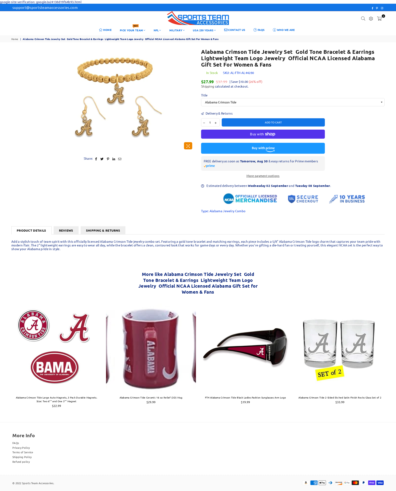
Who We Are (285, 30)
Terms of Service (22, 452)
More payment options (263, 176)
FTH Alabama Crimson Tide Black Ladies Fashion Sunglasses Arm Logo (245, 397)
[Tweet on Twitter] (102, 159)
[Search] (363, 18)
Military (175, 30)
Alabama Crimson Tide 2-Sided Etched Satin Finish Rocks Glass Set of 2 (339, 397)
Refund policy (21, 461)
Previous (4, 357)
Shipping (207, 86)
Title (204, 95)
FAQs (261, 30)
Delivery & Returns (219, 113)
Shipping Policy (22, 457)
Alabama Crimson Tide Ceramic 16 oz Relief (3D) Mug (151, 397)
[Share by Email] (119, 159)
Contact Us (236, 30)
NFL (156, 30)
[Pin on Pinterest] (108, 159)
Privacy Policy (21, 447)
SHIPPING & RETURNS (103, 230)
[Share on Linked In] (114, 159)
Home (107, 30)
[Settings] (371, 18)
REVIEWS (66, 230)
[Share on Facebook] (96, 159)
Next (391, 357)
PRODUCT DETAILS (31, 230)
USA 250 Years (203, 30)
